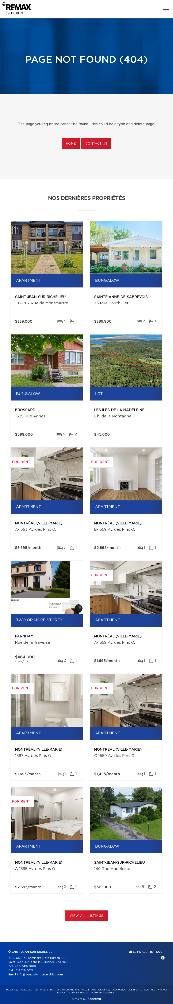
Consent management (101, 993)
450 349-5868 (25, 966)
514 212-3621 (24, 970)
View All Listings (86, 915)
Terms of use (76, 993)
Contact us (96, 143)
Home (71, 143)
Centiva (94, 998)
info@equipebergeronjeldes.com (40, 974)
